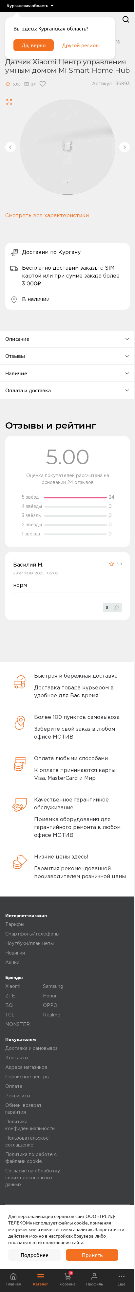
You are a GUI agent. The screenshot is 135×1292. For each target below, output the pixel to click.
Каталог (40, 1284)
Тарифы (14, 925)
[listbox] (30, 6)
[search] (126, 19)
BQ (9, 1006)
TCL (9, 1015)
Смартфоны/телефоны (32, 934)
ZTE (10, 996)
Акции (12, 963)
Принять (92, 1255)
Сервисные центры (27, 1077)
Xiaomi (12, 987)
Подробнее (34, 1255)
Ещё (121, 1284)
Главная (13, 1284)
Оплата (13, 1087)
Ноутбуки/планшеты (29, 944)
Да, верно (34, 45)
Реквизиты (17, 1096)
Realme (51, 1015)
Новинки (15, 953)
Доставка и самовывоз (31, 1049)
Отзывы (15, 356)
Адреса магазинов (26, 1068)
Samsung (53, 987)
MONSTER (17, 1025)
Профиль (94, 1284)
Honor (50, 996)
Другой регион (80, 45)
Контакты (16, 1058)
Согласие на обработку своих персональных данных (32, 1178)
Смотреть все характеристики (47, 215)
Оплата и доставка (28, 390)
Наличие (16, 373)
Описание (17, 339)
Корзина (67, 1278)
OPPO (50, 1006)
